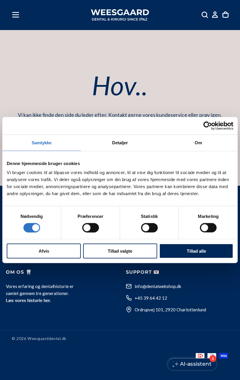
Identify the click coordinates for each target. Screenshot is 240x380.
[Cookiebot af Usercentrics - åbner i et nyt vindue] (207, 125)
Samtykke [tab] (42, 142)
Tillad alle (196, 251)
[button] (16, 15)
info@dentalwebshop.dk (158, 286)
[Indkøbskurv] (225, 15)
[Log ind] (215, 15)
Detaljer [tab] (120, 142)
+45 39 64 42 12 (151, 298)
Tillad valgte (120, 251)
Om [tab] (198, 142)
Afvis (44, 251)
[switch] (90, 227)
